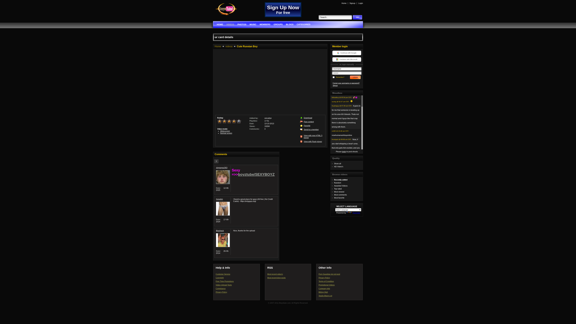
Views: (252, 126)
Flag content (309, 122)
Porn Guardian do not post (329, 274)
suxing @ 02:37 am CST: (340, 101)
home (220, 24)
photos (241, 24)
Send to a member (311, 130)
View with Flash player (313, 142)
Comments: (254, 129)
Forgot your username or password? (346, 83)
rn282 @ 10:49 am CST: (340, 131)
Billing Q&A (323, 292)
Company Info (324, 289)
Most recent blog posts (276, 278)
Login (360, 3)
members (265, 24)
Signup (352, 3)
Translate (356, 213)
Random (337, 183)
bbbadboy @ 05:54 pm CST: (342, 97)
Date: (251, 124)
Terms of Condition (326, 281)
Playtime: (253, 121)
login (344, 152)
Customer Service (223, 274)
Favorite (307, 126)
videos (230, 24)
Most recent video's (275, 274)
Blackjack (220, 231)
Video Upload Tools (224, 285)
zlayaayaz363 (221, 168)
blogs (289, 24)
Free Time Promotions (225, 281)
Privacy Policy (221, 292)
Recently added (340, 180)
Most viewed (339, 192)
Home (344, 3)
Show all (337, 164)
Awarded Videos (341, 186)
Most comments (340, 195)
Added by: (253, 118)
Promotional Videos (327, 285)
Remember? (340, 77)
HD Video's (338, 167)
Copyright (220, 278)
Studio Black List (325, 296)
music (253, 24)
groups (278, 24)
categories (303, 24)
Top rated (338, 189)
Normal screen (226, 133)
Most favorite (339, 198)
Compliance (221, 289)
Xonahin (219, 199)
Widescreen (225, 131)
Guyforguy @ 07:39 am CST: (342, 106)
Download (308, 118)
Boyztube (226, 9)
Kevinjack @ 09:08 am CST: (341, 139)
